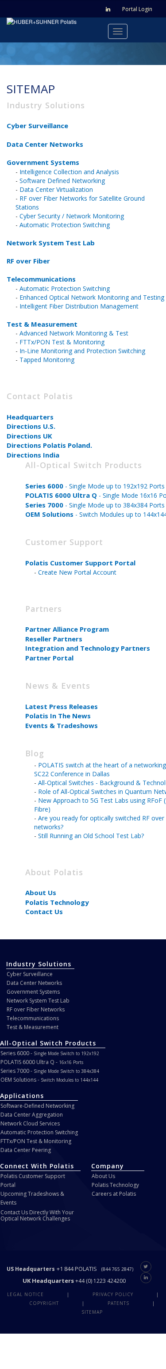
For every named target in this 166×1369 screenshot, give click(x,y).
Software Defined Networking (62, 180)
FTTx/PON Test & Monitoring (61, 342)
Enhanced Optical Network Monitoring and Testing (91, 297)
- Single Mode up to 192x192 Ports (95, 486)
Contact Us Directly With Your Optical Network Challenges (37, 1215)
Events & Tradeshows (61, 725)
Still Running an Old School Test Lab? (91, 835)
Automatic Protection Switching (64, 225)
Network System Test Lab (51, 242)
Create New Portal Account (77, 572)
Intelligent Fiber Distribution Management (79, 306)
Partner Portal (49, 657)
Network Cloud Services (30, 1123)
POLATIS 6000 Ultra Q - (41, 1062)
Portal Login (137, 9)
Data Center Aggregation (31, 1114)
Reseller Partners (53, 638)
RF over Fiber (28, 260)
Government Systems (43, 162)
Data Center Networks (45, 144)
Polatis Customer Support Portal (80, 562)
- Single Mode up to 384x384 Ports (95, 505)
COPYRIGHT (44, 1303)
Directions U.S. (31, 426)
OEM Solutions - (49, 1079)
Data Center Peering (25, 1150)
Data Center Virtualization (56, 189)
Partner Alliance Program (67, 629)
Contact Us (44, 911)
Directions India (33, 454)
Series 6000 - (49, 1053)
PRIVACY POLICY (113, 1294)
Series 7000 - (49, 1071)
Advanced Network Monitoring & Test (73, 333)
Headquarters (30, 416)
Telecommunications (41, 279)
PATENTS (118, 1303)
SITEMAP (92, 1312)
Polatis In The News (58, 715)
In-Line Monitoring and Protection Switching (82, 351)
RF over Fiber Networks (36, 1009)
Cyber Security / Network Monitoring (71, 216)
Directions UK (29, 435)
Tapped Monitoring (46, 359)
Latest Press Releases (61, 706)
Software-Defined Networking (37, 1106)
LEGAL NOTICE (25, 1294)
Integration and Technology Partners (87, 648)
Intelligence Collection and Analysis (69, 172)
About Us (40, 892)
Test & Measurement (42, 324)
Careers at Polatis (114, 1193)
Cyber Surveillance (37, 125)
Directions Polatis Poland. (49, 445)
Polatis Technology (57, 902)
